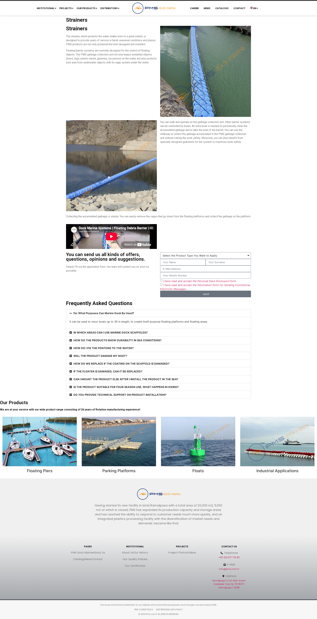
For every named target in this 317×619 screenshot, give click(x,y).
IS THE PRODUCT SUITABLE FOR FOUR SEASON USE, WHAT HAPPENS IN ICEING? (126, 387)
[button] (158, 313)
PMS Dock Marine (82, 552)
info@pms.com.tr (229, 569)
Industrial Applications (277, 470)
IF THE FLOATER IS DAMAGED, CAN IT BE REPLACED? (107, 371)
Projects (65, 8)
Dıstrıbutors (109, 8)
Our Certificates (135, 566)
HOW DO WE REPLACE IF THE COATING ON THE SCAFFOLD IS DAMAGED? (121, 363)
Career (194, 8)
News (207, 8)
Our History (141, 552)
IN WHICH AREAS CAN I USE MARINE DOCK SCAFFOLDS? (110, 332)
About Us (99, 552)
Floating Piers (40, 470)
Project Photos (177, 552)
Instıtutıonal (45, 8)
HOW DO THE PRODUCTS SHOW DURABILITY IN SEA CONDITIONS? (117, 340)
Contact (239, 8)
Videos (191, 552)
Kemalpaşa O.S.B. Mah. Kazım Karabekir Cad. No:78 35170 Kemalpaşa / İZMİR (229, 584)
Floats (198, 470)
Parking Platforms (119, 470)
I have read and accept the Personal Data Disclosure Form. (200, 281)
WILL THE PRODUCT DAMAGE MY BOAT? (100, 355)
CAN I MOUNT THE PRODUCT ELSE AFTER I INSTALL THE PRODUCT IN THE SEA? (125, 379)
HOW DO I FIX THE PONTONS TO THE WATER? (103, 348)
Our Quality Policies (135, 559)
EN (254, 8)
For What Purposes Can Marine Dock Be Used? (103, 313)
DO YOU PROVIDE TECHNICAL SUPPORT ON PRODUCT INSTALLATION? (119, 394)
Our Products (86, 8)
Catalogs (222, 8)
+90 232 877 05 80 (229, 557)
